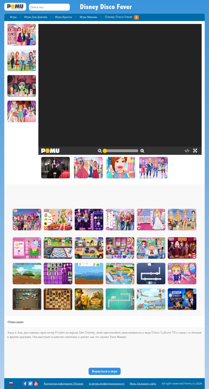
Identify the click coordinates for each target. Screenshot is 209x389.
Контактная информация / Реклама (63, 383)
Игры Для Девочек (35, 17)
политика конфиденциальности (106, 383)
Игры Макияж (88, 17)
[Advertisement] (104, 195)
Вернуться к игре (104, 371)
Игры (13, 17)
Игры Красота (63, 17)
